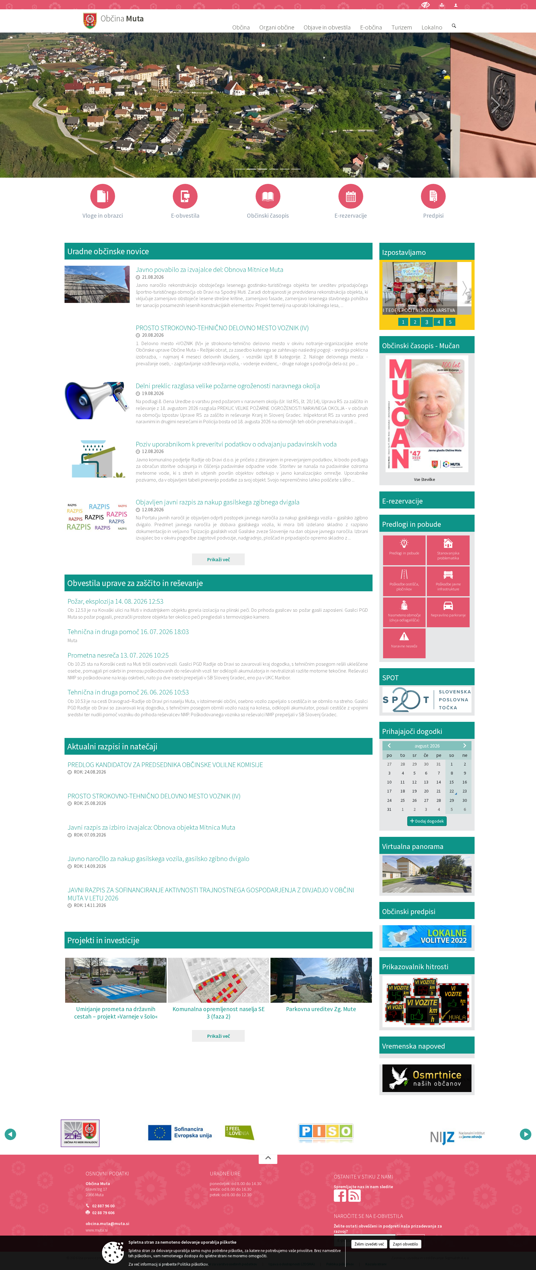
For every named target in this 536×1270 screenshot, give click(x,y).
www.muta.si (97, 1230)
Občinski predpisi (409, 911)
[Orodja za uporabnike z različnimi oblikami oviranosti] (425, 5)
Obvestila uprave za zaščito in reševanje (135, 583)
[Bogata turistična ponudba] (296, 169)
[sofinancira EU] (83, 1133)
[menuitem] (241, 21)
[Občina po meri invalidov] (451, 1133)
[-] (240, 169)
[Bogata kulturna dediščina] (273, 169)
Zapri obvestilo (405, 1244)
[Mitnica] (284, 169)
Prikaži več (218, 559)
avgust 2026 (427, 746)
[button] (10, 1134)
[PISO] (206, 1133)
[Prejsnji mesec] (389, 745)
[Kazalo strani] (442, 5)
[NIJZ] (328, 1133)
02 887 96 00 (103, 1206)
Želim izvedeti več (369, 1244)
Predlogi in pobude (411, 524)
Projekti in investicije (103, 940)
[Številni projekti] (262, 169)
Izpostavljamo (404, 252)
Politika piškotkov (192, 1264)
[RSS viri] (355, 1195)
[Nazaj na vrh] (268, 1159)
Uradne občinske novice (108, 251)
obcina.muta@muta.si (107, 1223)
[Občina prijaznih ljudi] (251, 169)
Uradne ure (225, 1173)
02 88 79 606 (103, 1212)
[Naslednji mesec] (464, 745)
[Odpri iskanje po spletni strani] (454, 26)
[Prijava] (456, 5)
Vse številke (424, 479)
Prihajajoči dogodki (412, 731)
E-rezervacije (402, 501)
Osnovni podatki (107, 1173)
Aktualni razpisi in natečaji (112, 746)
